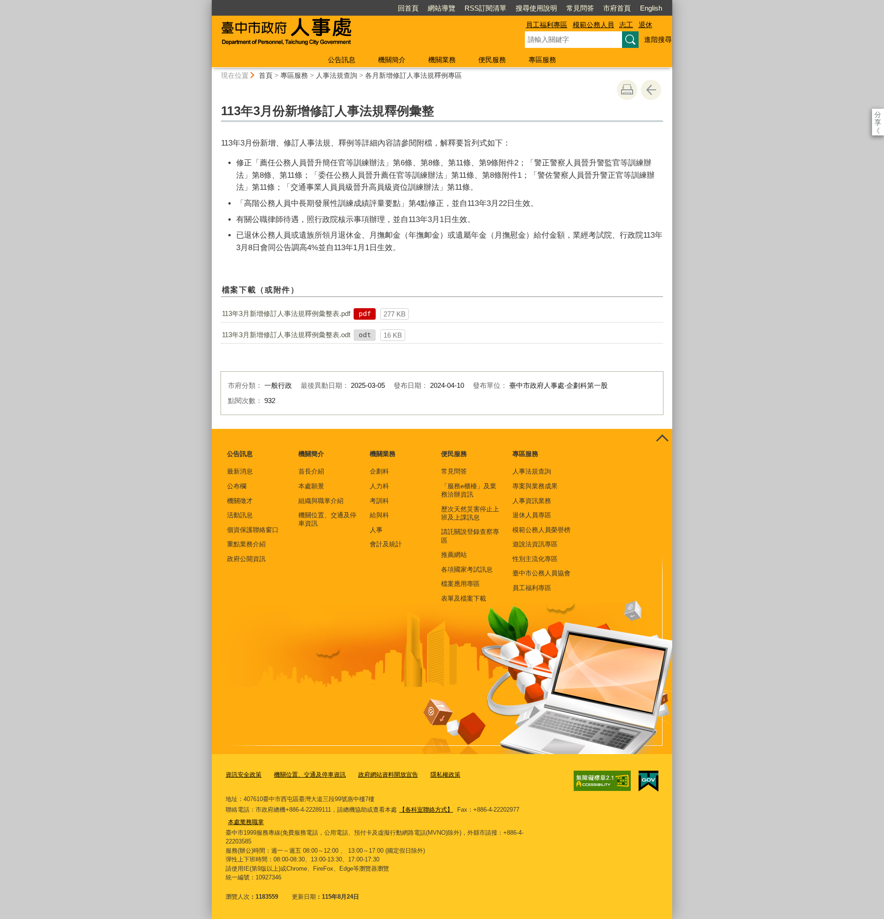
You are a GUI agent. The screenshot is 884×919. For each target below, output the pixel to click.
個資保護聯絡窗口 (253, 529)
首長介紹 (311, 471)
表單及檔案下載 (463, 598)
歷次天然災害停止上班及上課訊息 (470, 513)
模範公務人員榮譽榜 (541, 529)
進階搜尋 (658, 39)
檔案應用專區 (460, 583)
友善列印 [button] (627, 90)
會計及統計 (386, 544)
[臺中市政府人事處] (357, 33)
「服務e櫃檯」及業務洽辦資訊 (468, 490)
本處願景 (311, 486)
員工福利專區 (546, 25)
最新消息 (240, 471)
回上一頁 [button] (651, 90)
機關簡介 (392, 60)
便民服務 (492, 60)
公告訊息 (341, 60)
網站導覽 (441, 8)
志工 (626, 25)
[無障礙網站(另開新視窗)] (602, 781)
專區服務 (542, 60)
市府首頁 (617, 8)
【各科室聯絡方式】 (426, 809)
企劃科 (379, 471)
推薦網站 (454, 554)
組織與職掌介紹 (320, 500)
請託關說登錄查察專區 (470, 536)
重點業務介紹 (246, 544)
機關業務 (442, 60)
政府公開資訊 (246, 558)
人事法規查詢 (336, 75)
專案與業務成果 (535, 486)
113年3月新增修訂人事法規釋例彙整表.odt (286, 335)
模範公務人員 (593, 25)
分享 (877, 114)
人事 (376, 529)
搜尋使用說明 (536, 8)
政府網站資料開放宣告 (388, 774)
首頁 (266, 75)
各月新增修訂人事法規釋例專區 (413, 75)
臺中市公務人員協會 (541, 573)
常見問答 (580, 8)
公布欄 (236, 486)
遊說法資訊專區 (535, 544)
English (651, 8)
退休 (645, 25)
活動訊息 (240, 515)
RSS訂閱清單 (485, 8)
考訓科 (379, 500)
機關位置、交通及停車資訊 (327, 519)
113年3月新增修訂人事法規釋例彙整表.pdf (286, 313)
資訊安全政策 (244, 774)
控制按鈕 (662, 439)
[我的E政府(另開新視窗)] (648, 781)
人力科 (379, 486)
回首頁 (408, 8)
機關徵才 (240, 500)
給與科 (379, 515)
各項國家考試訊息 (467, 569)
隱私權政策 (445, 774)
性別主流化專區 (535, 558)
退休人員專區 (531, 515)
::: (207, 4)
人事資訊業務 (531, 500)
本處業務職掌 (246, 822)
